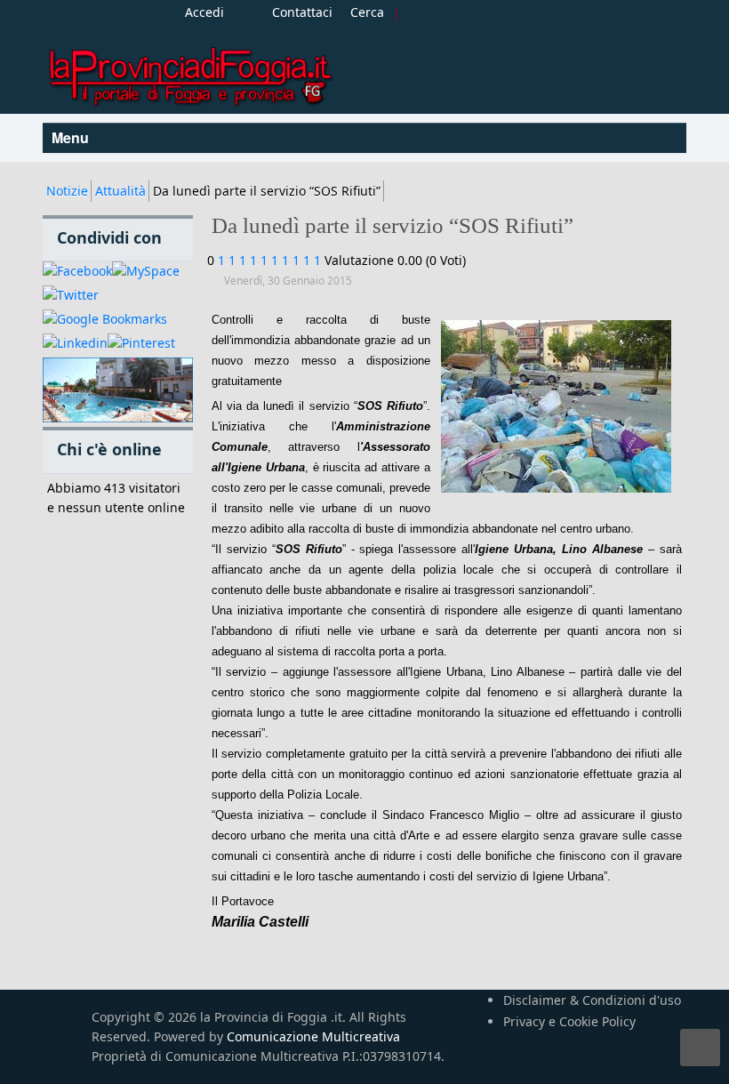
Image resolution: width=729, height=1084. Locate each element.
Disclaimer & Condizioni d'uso (592, 1000)
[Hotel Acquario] (118, 390)
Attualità (120, 190)
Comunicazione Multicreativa (313, 1036)
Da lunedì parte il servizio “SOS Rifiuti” (392, 225)
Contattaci (302, 12)
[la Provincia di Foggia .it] (189, 69)
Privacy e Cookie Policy (569, 1021)
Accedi (204, 12)
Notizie (67, 190)
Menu (72, 137)
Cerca (367, 12)
